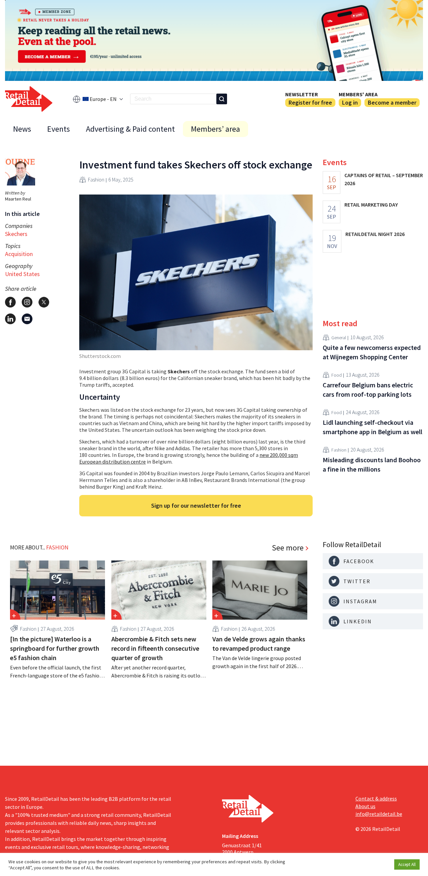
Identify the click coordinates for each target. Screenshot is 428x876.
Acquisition (19, 254)
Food (336, 375)
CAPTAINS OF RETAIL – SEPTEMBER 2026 (383, 179)
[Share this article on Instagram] (27, 302)
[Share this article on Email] (27, 319)
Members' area (358, 94)
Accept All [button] (407, 864)
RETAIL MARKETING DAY (371, 204)
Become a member (392, 102)
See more (288, 547)
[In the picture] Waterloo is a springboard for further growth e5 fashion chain (54, 648)
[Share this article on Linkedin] (10, 319)
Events (58, 129)
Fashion (96, 179)
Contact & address (376, 798)
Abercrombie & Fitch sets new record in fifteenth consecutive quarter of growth (155, 648)
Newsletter (301, 94)
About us (365, 806)
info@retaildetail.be (378, 813)
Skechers (16, 234)
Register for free (310, 102)
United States (22, 274)
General (338, 337)
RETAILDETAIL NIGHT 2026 (375, 234)
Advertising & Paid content (130, 129)
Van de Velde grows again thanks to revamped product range (258, 643)
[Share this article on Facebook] (10, 302)
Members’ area (215, 129)
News (22, 129)
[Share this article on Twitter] (43, 302)
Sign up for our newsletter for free (196, 505)
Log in (350, 102)
